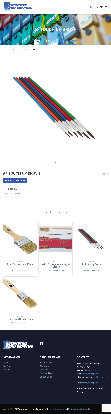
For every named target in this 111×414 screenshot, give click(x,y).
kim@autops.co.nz (101, 377)
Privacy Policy (74, 409)
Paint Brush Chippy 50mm (20, 264)
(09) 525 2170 (90, 370)
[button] (91, 7)
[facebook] (41, 343)
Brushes (14, 49)
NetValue (86, 409)
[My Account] (96, 7)
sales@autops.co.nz (91, 382)
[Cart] (101, 7)
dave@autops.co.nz (92, 373)
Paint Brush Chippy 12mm (20, 319)
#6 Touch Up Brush (91, 264)
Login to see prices (15, 180)
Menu (106, 7)
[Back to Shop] (104, 174)
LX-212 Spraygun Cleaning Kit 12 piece (55, 265)
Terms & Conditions (57, 409)
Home (5, 49)
